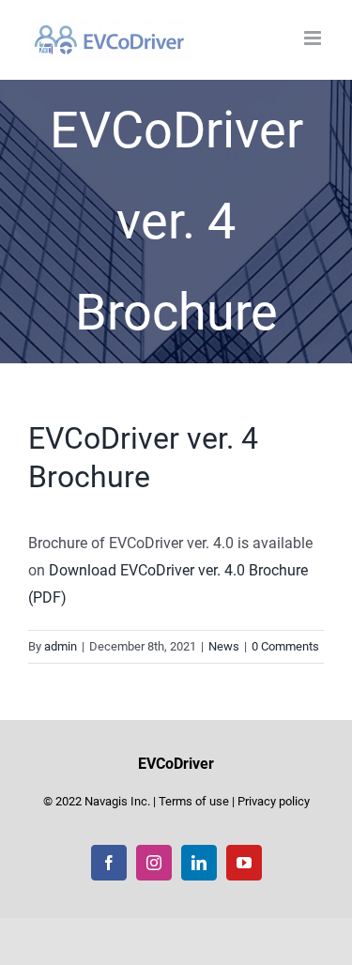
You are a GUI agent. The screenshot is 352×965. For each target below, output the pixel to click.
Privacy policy (273, 801)
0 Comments (285, 646)
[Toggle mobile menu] (314, 38)
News (223, 646)
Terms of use (194, 801)
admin (60, 646)
